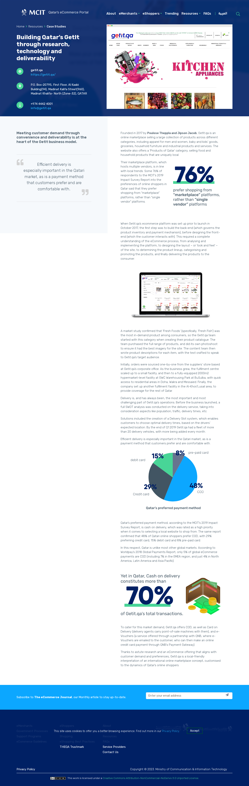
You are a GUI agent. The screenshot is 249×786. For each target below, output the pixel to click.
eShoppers (151, 13)
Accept (194, 730)
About (111, 13)
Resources (189, 13)
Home (21, 26)
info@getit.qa (41, 108)
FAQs (207, 13)
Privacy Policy (170, 731)
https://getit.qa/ (43, 74)
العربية (222, 13)
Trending (172, 13)
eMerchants (128, 13)
